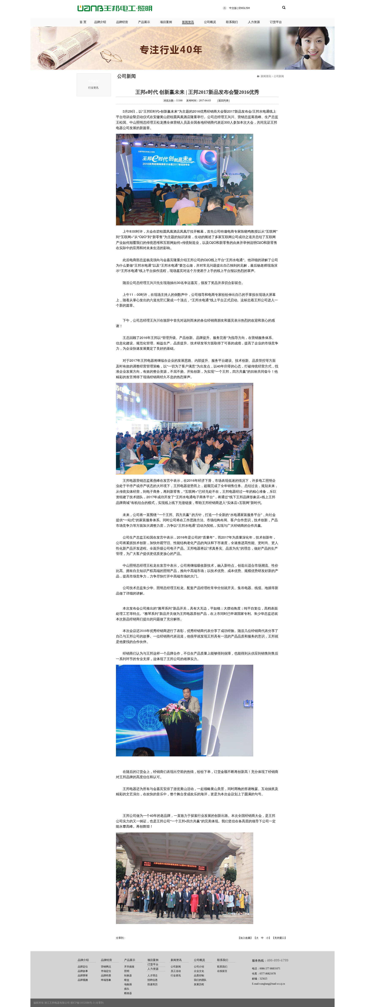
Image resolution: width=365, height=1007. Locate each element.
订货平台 (276, 22)
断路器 (128, 993)
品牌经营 (122, 22)
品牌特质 (106, 975)
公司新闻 (93, 81)
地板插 (128, 984)
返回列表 (223, 100)
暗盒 (126, 979)
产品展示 (144, 22)
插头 (126, 988)
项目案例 (166, 22)
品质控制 (199, 975)
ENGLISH (244, 8)
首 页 (83, 22)
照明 (126, 971)
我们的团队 (200, 979)
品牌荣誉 (83, 975)
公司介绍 (199, 966)
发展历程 (199, 984)
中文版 (233, 8)
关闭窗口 (279, 937)
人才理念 (152, 975)
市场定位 (106, 971)
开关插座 (129, 966)
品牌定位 (83, 966)
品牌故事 (83, 971)
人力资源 (254, 22)
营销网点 (106, 966)
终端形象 (106, 979)
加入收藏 (245, 937)
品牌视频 (83, 979)
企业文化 (199, 971)
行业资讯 (93, 87)
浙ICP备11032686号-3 (82, 1002)
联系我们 (232, 22)
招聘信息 (152, 979)
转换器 (128, 975)
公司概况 (210, 22)
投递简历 (152, 984)
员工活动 (176, 971)
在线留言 (222, 971)
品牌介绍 (100, 22)
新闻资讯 (188, 22)
